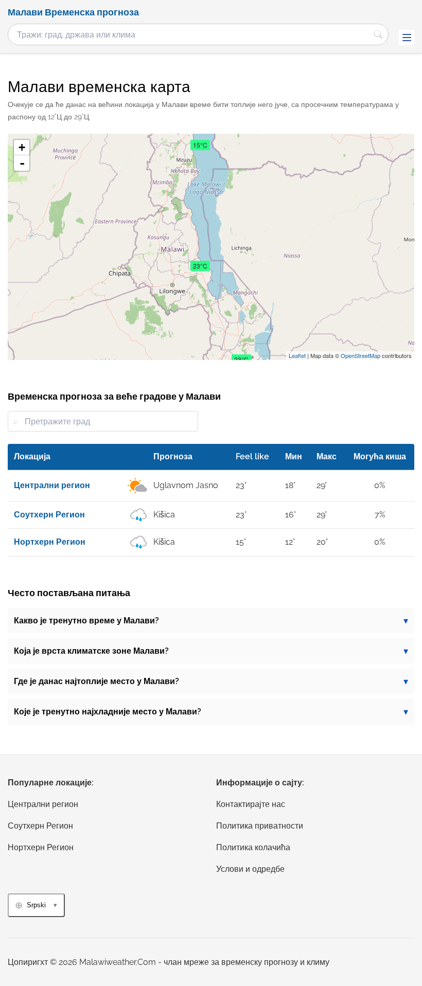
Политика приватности (259, 826)
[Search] (378, 34)
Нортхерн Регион (41, 847)
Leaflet (297, 355)
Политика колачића (253, 847)
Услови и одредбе (250, 869)
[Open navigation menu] (406, 37)
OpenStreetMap (360, 355)
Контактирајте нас (250, 804)
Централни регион (43, 804)
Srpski (36, 905)
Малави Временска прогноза (73, 12)
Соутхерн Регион (40, 826)
